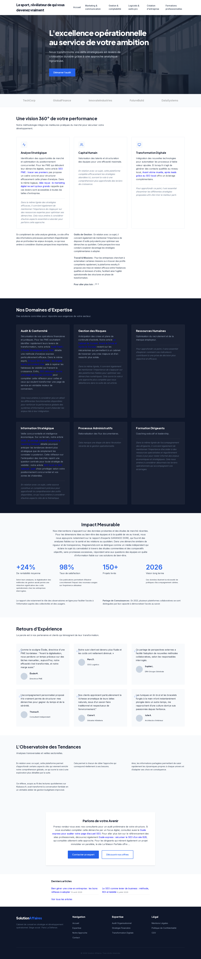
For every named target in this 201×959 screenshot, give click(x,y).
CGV (154, 933)
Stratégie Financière (121, 928)
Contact (76, 937)
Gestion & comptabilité (115, 7)
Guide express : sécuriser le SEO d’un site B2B (123, 837)
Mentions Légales (160, 923)
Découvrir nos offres (117, 854)
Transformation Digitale (122, 933)
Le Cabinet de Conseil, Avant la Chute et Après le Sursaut (97, 343)
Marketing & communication (93, 7)
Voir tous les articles (61, 899)
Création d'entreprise (153, 7)
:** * (96, 284)
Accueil (77, 7)
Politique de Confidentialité (164, 928)
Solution (29, 918)
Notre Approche (79, 933)
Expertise (76, 928)
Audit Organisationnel (122, 923)
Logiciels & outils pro (133, 7)
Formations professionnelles (174, 7)
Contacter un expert (83, 854)
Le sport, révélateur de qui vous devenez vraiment (40, 7)
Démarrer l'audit (62, 72)
